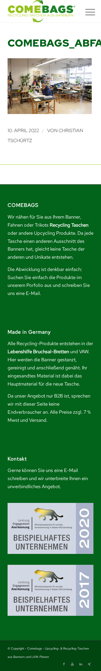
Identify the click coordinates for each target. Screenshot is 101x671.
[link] (42, 11)
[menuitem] (86, 12)
